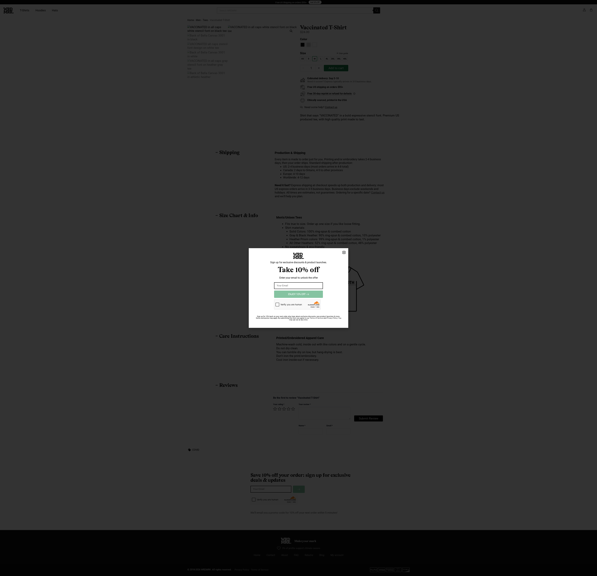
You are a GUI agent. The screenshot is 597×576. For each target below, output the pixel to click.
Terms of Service (316, 318)
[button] (344, 252)
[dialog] (298, 288)
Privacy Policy (332, 318)
